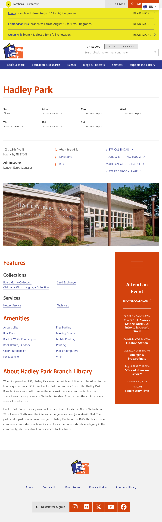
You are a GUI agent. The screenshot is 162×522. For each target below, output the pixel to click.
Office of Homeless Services (137, 372)
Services (117, 65)
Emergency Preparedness (137, 356)
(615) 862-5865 (69, 149)
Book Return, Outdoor (16, 345)
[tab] (94, 46)
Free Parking (63, 327)
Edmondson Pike (19, 24)
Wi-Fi (59, 357)
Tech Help (63, 305)
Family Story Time (137, 391)
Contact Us (33, 4)
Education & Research (46, 65)
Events (128, 46)
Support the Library (142, 65)
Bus (61, 164)
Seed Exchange (66, 282)
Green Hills (15, 35)
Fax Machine (11, 357)
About (29, 487)
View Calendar (117, 149)
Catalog (93, 46)
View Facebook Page (122, 171)
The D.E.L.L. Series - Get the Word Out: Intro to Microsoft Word (137, 325)
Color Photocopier (14, 351)
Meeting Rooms (65, 333)
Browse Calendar (135, 301)
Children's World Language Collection (26, 287)
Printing (61, 345)
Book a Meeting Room (123, 157)
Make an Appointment (123, 164)
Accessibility (10, 327)
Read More (143, 13)
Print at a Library (126, 487)
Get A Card (117, 4)
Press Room (72, 487)
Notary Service (12, 305)
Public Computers (67, 351)
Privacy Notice (97, 487)
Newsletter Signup (53, 507)
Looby (12, 13)
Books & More (16, 65)
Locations (18, 4)
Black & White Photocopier (19, 339)
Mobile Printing (65, 339)
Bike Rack (9, 333)
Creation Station (137, 343)
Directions (65, 157)
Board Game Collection (17, 282)
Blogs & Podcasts (94, 65)
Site (112, 46)
